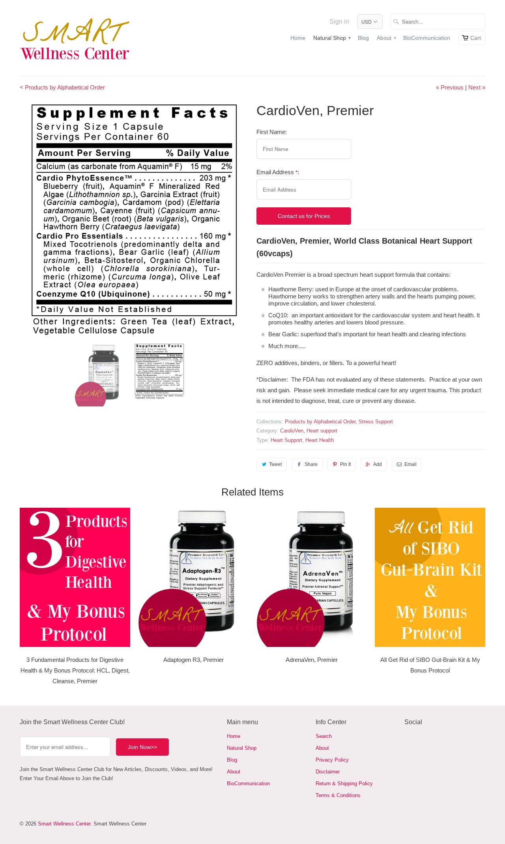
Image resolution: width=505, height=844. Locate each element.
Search (324, 736)
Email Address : (277, 172)
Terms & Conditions (338, 795)
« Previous (450, 87)
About (386, 38)
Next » (476, 87)
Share (311, 464)
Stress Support (376, 422)
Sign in (339, 21)
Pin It (345, 464)
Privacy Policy (332, 760)
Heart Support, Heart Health (302, 440)
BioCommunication (426, 38)
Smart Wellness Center (64, 824)
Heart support (322, 431)
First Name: (271, 132)
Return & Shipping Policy (344, 783)
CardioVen (291, 431)
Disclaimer (328, 772)
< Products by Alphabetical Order (62, 87)
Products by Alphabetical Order (320, 422)
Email (410, 464)
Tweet (275, 464)
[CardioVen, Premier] (134, 219)
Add (377, 464)
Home (297, 38)
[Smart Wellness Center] (75, 38)
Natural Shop (331, 38)
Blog (363, 38)
